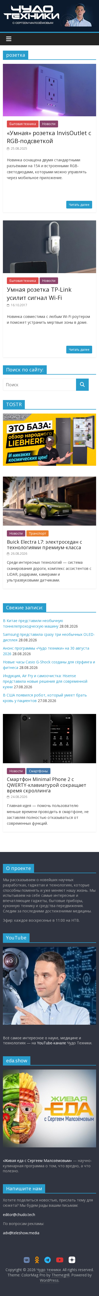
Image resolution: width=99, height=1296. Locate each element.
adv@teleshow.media (21, 1232)
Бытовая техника (23, 124)
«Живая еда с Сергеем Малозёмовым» (37, 1160)
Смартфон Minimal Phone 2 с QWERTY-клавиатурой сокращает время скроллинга (46, 785)
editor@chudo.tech (19, 1214)
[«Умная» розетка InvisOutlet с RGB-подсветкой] (49, 67)
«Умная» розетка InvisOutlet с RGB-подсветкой (49, 137)
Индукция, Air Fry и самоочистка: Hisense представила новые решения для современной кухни (45, 681)
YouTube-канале (51, 1042)
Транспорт (37, 533)
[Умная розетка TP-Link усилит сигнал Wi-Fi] (49, 224)
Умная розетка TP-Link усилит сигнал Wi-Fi (39, 293)
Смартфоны (38, 771)
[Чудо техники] (49, 6)
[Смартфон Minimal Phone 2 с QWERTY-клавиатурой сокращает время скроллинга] (49, 716)
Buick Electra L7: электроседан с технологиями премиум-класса (44, 545)
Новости (48, 124)
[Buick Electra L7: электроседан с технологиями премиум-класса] (49, 479)
